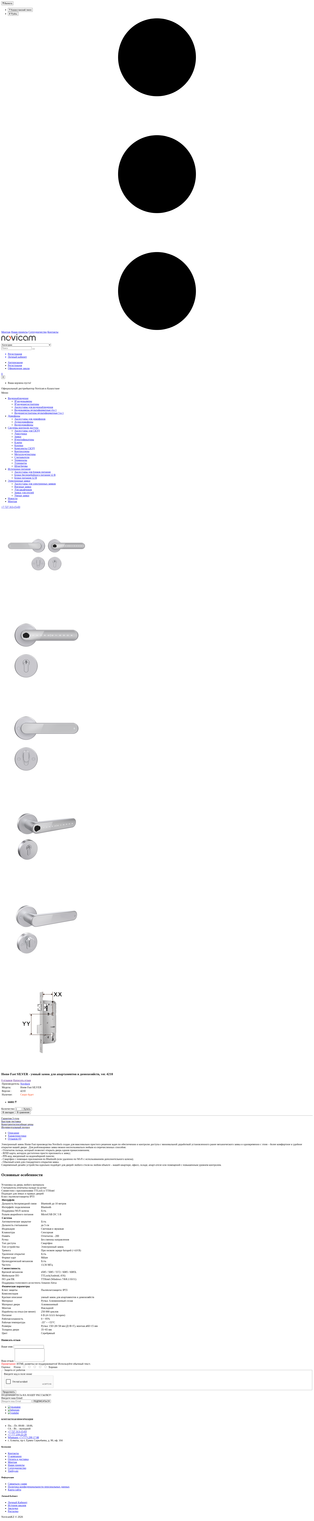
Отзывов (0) (14, 1138)
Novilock (25, 1083)
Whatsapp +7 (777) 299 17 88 (23, 1437)
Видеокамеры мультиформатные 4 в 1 (35, 410)
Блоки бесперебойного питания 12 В (35, 475)
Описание (13, 1132)
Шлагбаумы (21, 466)
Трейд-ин (13, 1471)
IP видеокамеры (23, 401)
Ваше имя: (7, 1346)
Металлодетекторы (25, 454)
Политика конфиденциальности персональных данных (39, 1486)
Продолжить (9, 1392)
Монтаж (5, 332)
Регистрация (15, 365)
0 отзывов (6, 1080)
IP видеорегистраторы (26, 404)
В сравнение (23, 1112)
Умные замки (21, 495)
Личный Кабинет (17, 1502)
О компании (15, 1456)
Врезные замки (22, 486)
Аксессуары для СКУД (27, 430)
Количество (7, 1108)
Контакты (52, 332)
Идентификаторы (24, 439)
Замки (17, 436)
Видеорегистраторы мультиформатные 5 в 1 (39, 413)
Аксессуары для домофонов (29, 419)
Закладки (13, 1508)
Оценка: (5, 1367)
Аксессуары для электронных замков (35, 483)
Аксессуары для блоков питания (32, 472)
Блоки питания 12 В (25, 477)
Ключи (18, 442)
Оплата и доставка (18, 1459)
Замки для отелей (24, 492)
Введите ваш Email (11, 1398)
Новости (12, 498)
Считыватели (21, 457)
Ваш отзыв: (7, 1360)
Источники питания (19, 469)
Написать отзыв (22, 1080)
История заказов (17, 1505)
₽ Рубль (13, 14)
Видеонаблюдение (18, 398)
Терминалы (20, 460)
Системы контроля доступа (23, 427)
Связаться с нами (17, 1483)
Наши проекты (19, 332)
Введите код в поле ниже (18, 1374)
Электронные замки (19, 480)
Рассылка (13, 1511)
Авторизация (15, 362)
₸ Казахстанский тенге (20, 10)
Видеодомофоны (23, 424)
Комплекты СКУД (24, 448)
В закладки (8, 1112)
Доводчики (20, 433)
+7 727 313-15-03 (10, 507)
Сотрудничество (37, 332)
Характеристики (17, 1135)
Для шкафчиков (23, 489)
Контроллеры (21, 451)
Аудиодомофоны (23, 421)
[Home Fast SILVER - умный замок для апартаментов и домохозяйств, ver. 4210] (46, 600)
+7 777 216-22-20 (17, 1434)
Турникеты (20, 463)
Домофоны (14, 416)
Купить (27, 1109)
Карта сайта (14, 1489)
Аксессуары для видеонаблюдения (33, 407)
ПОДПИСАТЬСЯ (42, 1401)
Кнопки (18, 445)
